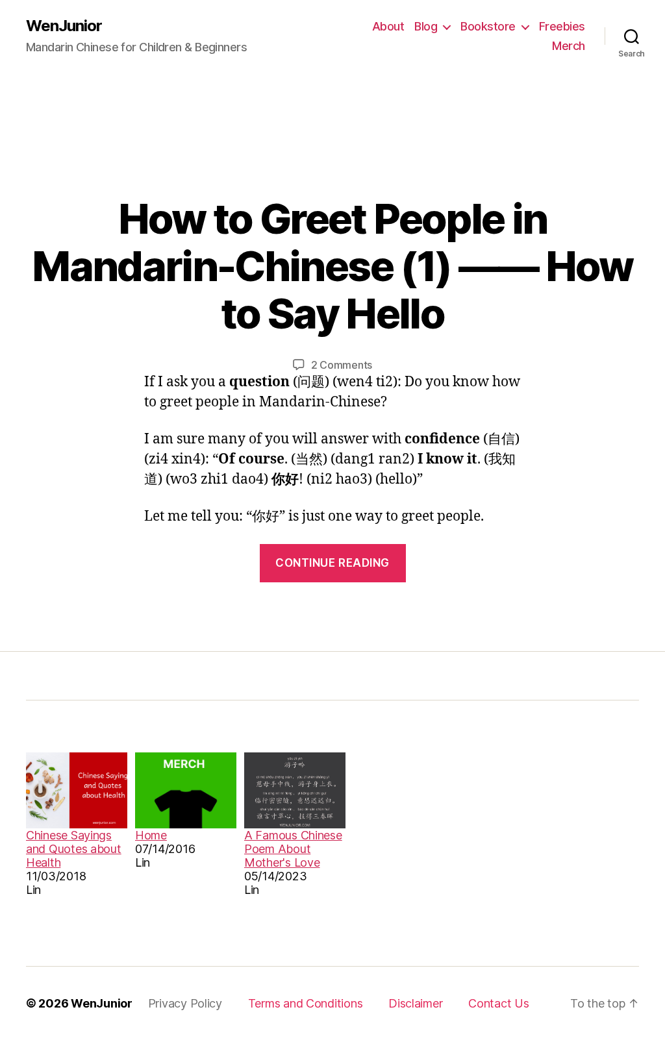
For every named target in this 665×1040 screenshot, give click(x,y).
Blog (425, 26)
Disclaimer (415, 1003)
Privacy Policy (185, 1003)
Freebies (562, 26)
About (388, 26)
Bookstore (488, 26)
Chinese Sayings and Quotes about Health (73, 848)
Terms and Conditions (305, 1003)
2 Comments (341, 364)
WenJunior (64, 26)
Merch (568, 46)
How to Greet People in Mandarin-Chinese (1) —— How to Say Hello (332, 265)
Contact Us (498, 1003)
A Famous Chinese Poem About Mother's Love (293, 848)
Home (151, 835)
